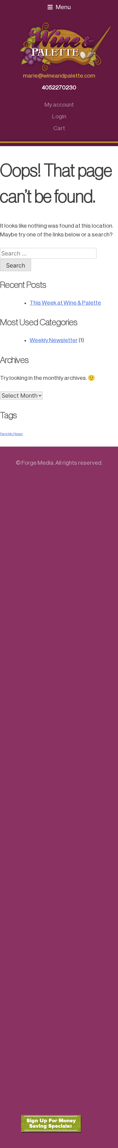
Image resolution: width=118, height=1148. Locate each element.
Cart (59, 128)
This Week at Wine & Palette (65, 303)
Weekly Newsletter (54, 340)
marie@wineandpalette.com (59, 76)
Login (59, 116)
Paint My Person (11, 434)
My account (59, 104)
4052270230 (59, 87)
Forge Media (37, 463)
